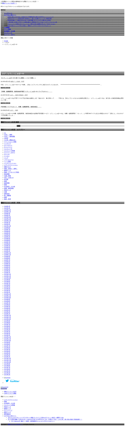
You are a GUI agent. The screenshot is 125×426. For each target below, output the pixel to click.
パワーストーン (9, 159)
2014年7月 (7, 303)
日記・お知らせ (9, 177)
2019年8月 (7, 240)
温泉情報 (7, 183)
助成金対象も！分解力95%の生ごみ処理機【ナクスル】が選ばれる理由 (29, 20)
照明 (5, 184)
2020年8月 (7, 228)
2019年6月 (7, 244)
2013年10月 (7, 319)
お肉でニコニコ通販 (10, 393)
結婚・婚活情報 (9, 188)
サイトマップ (8, 410)
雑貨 (5, 197)
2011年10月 (7, 362)
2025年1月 (7, 208)
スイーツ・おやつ (9, 152)
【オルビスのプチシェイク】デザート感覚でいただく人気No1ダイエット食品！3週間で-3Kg (35, 417)
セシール (7, 154)
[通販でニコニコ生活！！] (9, 3)
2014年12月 (7, 294)
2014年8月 (7, 301)
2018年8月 (7, 258)
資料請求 (7, 193)
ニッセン (7, 156)
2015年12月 (7, 274)
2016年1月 (7, 272)
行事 (19, 95)
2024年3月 (7, 213)
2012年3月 (7, 353)
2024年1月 (7, 215)
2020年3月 (7, 236)
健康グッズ (14, 81)
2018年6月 (7, 262)
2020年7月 (7, 229)
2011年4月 (7, 372)
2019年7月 (7, 242)
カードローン (8, 145)
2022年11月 (7, 220)
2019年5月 (7, 245)
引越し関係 (7, 176)
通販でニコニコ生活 (10, 391)
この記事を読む (5, 88)
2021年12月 (7, 226)
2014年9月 (7, 299)
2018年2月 (7, 269)
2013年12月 (7, 315)
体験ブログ (7, 167)
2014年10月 (7, 297)
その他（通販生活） (10, 140)
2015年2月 (7, 290)
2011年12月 (7, 358)
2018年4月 (7, 265)
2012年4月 (7, 351)
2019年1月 (7, 251)
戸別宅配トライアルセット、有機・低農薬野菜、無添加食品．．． (21, 106)
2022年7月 (7, 222)
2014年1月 (7, 313)
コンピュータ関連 (9, 150)
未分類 (6, 179)
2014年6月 (7, 304)
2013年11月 (7, 317)
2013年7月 (7, 324)
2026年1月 (7, 206)
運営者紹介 (7, 414)
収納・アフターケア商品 (11, 172)
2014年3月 (7, 310)
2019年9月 (7, 238)
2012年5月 (7, 349)
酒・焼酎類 (7, 195)
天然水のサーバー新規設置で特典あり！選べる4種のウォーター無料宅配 (29, 18)
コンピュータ (8, 149)
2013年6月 (7, 326)
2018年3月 (7, 267)
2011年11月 (7, 360)
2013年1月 (7, 335)
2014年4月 (7, 308)
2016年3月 (7, 270)
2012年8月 (7, 344)
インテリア (7, 143)
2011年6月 (7, 369)
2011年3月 (7, 374)
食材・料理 (20, 81)
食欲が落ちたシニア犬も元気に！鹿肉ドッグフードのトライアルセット (29, 26)
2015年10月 (7, 278)
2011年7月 (7, 367)
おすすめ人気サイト (10, 416)
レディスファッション (11, 165)
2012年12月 (7, 337)
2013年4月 (7, 330)
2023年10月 (7, 217)
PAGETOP (4, 388)
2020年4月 (7, 235)
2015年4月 (7, 288)
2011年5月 (7, 371)
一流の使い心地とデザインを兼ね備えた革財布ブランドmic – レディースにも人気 (32, 22)
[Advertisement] (62, 59)
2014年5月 (7, 306)
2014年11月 (7, 296)
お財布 (6, 138)
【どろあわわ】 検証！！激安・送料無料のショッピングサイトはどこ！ (33, 421)
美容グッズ (7, 190)
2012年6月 (7, 347)
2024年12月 (7, 210)
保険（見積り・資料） (11, 168)
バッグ (6, 158)
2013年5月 (7, 328)
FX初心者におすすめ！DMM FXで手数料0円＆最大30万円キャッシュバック (30, 17)
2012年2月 (7, 355)
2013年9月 (7, 321)
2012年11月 (7, 338)
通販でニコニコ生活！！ (15, 424)
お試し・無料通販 (9, 136)
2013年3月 (7, 331)
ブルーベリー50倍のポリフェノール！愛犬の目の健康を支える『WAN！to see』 (31, 24)
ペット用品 (7, 161)
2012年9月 (7, 342)
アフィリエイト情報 (10, 142)
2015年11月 (7, 276)
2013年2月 (7, 333)
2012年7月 (7, 346)
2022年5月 (7, 224)
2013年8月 (7, 322)
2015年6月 (7, 285)
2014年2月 (7, 312)
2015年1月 (7, 292)
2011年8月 (7, 365)
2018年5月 (7, 263)
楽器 (5, 181)
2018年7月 (7, 260)
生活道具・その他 (9, 186)
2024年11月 (7, 211)
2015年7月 (7, 283)
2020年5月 (7, 233)
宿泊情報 (7, 174)
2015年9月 (7, 279)
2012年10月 (7, 340)
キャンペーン (8, 147)
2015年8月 (7, 281)
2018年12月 (7, 253)
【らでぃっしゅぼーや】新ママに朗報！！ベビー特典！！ (18, 78)
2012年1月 (7, 356)
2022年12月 (7, 219)
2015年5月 (7, 287)
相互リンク (7, 412)
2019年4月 (7, 247)
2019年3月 (7, 249)
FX (5, 133)
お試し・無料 (14, 95)
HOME (6, 41)
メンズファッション (10, 163)
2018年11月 (7, 254)
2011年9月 (7, 364)
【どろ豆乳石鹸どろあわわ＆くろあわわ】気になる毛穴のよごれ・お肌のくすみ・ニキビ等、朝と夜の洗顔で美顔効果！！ (44, 419)
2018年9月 (7, 256)
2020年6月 (7, 231)
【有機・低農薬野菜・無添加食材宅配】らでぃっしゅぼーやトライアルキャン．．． (26, 91)
